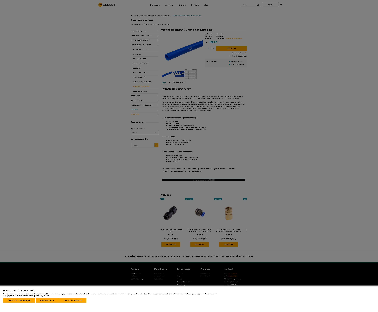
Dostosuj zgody (47, 300)
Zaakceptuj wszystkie (73, 300)
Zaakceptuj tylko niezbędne (19, 300)
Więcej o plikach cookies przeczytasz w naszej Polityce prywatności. (26, 296)
